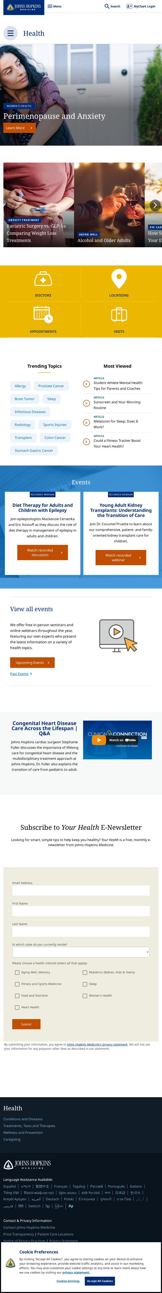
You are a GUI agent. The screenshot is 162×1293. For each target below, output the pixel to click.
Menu (54, 8)
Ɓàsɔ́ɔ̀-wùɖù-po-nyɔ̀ (39, 1192)
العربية (36, 1199)
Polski (69, 1199)
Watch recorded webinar (118, 557)
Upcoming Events (30, 662)
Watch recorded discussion (40, 552)
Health (34, 33)
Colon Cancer (55, 437)
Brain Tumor (25, 398)
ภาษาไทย (124, 1199)
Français (61, 1186)
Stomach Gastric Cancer (34, 450)
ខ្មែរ (48, 1206)
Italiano (136, 1186)
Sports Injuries (55, 424)
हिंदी (20, 1205)
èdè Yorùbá (91, 1192)
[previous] (7, 205)
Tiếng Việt (11, 1192)
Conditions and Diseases (23, 1119)
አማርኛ (26, 1186)
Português (116, 1186)
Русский (96, 1186)
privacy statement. (76, 1272)
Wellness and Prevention (23, 1132)
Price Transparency (18, 1234)
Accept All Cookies (99, 1281)
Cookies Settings (68, 1281)
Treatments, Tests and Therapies (29, 1125)
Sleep (51, 398)
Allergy (20, 386)
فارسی (8, 1206)
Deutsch (52, 1199)
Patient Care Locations (55, 1234)
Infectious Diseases (30, 411)
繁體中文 (42, 1186)
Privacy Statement (63, 1241)
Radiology (23, 424)
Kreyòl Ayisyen (14, 1199)
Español (9, 1186)
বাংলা (107, 1192)
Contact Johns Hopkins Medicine (29, 1227)
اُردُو (140, 1199)
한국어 (135, 1192)
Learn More (15, 128)
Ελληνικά (87, 1198)
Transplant (23, 437)
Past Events (19, 673)
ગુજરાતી (106, 1199)
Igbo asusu (68, 1192)
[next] (155, 205)
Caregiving (11, 1139)
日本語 (120, 1192)
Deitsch (34, 1206)
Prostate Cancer (51, 386)
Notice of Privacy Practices (24, 1241)
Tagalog (79, 1186)
